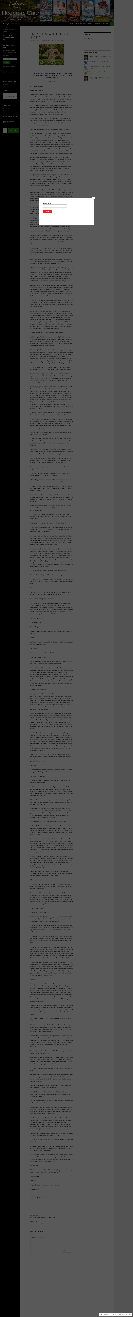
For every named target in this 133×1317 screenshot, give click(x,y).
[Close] (93, 198)
